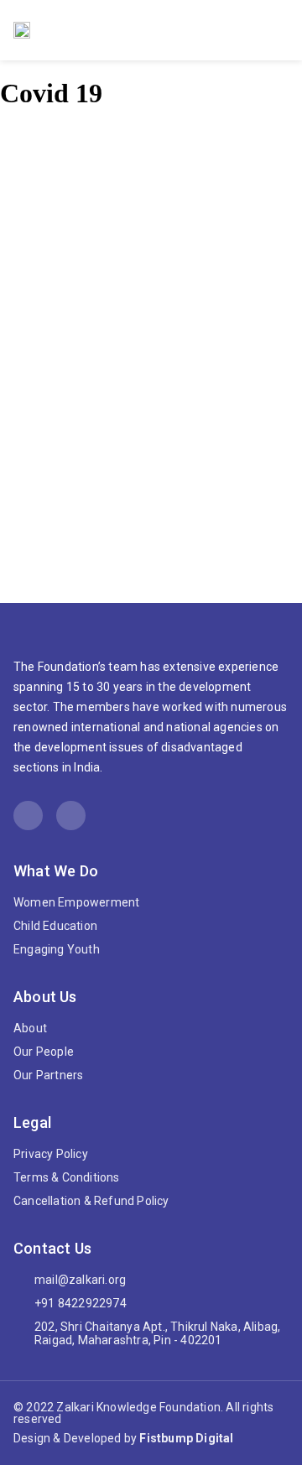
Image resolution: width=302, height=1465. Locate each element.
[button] (277, 30)
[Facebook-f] (71, 815)
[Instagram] (28, 815)
